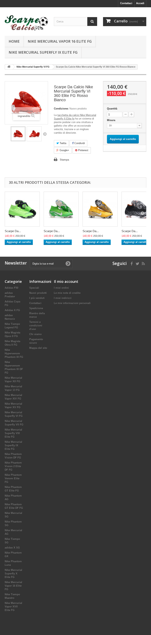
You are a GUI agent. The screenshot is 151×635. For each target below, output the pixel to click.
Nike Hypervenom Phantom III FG (14, 353)
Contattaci (126, 3)
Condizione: (61, 108)
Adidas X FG (12, 310)
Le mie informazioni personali (72, 303)
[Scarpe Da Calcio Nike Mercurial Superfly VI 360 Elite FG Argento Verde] (61, 209)
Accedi (140, 3)
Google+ (64, 150)
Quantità (112, 108)
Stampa (64, 159)
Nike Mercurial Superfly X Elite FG (13, 574)
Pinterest (82, 150)
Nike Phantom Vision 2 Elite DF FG (13, 466)
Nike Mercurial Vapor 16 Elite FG (60, 41)
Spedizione (36, 308)
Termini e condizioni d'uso (35, 326)
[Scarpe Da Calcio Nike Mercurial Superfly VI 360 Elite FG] (18, 134)
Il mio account (66, 281)
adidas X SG (12, 547)
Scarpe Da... (13, 231)
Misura (111, 120)
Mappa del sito (38, 347)
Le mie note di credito (67, 292)
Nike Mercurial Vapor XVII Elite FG (13, 607)
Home (14, 41)
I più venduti (37, 298)
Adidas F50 (11, 287)
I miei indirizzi (63, 298)
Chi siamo (35, 334)
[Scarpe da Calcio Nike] (26, 23)
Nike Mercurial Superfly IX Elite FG (43, 52)
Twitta (62, 143)
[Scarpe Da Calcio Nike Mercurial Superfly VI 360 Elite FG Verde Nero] (22, 209)
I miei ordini (61, 287)
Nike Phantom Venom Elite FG (13, 478)
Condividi (79, 143)
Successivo (45, 134)
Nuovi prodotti (38, 292)
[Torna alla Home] (9, 66)
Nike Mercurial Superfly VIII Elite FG (13, 433)
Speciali (34, 287)
